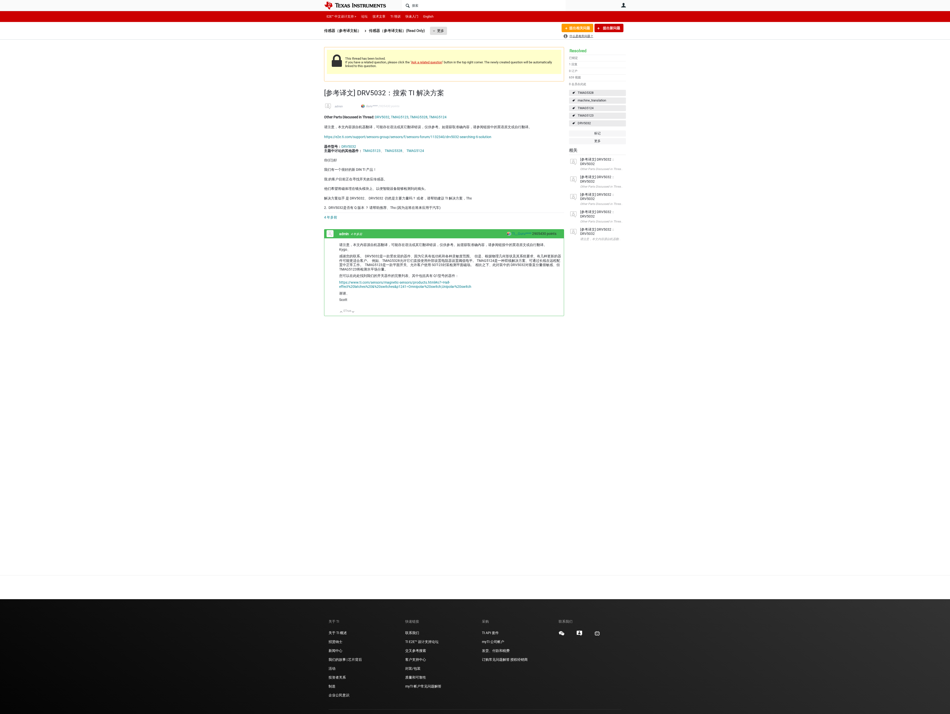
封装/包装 (413, 668)
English (428, 16)
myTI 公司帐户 (493, 642)
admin (338, 106)
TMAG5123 (586, 115)
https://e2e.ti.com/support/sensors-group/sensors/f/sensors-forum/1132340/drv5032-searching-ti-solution (407, 137)
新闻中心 (335, 651)
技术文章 (379, 16)
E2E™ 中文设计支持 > (341, 16)
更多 (440, 31)
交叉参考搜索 (415, 651)
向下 (353, 312)
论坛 (364, 16)
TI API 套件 (490, 633)
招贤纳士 (335, 642)
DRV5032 (584, 123)
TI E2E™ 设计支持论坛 (422, 642)
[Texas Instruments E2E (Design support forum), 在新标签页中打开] (579, 635)
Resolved (578, 50)
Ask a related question (426, 62)
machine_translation (592, 100)
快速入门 (411, 16)
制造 (332, 686)
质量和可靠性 (416, 677)
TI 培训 (395, 16)
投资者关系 (337, 677)
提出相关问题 (579, 28)
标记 (597, 133)
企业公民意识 (339, 695)
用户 (623, 5)
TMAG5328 (586, 93)
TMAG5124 (586, 108)
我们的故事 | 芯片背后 (345, 660)
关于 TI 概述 (338, 633)
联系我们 (412, 633)
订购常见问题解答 (496, 660)
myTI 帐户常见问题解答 (423, 686)
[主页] (358, 5)
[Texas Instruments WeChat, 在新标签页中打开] (562, 635)
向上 (341, 312)
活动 (332, 668)
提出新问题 (611, 28)
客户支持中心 (415, 660)
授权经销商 (519, 660)
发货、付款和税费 (496, 651)
